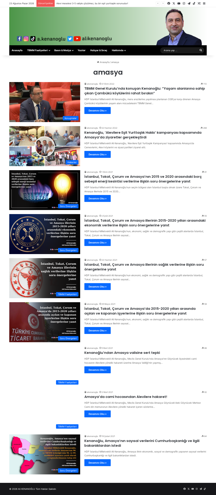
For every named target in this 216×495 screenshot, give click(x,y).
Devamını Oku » (97, 110)
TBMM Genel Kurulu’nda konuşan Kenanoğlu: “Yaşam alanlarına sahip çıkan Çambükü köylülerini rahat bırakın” (144, 91)
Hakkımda (117, 50)
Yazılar (82, 50)
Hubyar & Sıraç (98, 50)
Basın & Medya (62, 50)
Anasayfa (17, 50)
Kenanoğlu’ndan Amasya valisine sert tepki (122, 352)
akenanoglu (92, 84)
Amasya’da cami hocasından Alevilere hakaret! (125, 396)
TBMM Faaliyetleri (37, 50)
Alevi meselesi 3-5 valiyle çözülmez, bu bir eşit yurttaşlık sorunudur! (92, 3)
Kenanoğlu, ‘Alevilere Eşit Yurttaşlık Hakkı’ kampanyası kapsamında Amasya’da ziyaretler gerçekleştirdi (142, 135)
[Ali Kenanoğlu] (108, 26)
